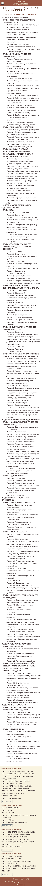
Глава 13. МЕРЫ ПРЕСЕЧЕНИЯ (15, 532)
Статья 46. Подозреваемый (16, 290)
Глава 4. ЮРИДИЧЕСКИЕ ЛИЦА (12, 783)
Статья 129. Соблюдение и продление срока (23, 715)
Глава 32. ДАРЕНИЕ (8, 813)
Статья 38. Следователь (15, 254)
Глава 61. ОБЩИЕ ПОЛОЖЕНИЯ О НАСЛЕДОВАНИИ (18, 832)
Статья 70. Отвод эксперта (16, 403)
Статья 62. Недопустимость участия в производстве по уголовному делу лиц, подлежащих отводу (21, 366)
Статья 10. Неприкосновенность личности (22, 86)
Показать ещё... (7, 801)
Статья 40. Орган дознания (16, 261)
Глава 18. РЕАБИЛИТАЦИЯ (13, 729)
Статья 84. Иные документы (17, 473)
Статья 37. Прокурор (14, 251)
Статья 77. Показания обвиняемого (20, 439)
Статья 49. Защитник (14, 303)
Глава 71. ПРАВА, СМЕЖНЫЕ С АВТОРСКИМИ (17, 861)
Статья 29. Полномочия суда (17, 212)
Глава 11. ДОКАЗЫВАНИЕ (13, 476)
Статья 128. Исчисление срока (18, 712)
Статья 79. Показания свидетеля (19, 444)
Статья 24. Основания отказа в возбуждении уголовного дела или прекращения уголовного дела (19, 161)
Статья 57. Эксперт (13, 344)
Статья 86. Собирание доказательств (20, 481)
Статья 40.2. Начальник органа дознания (22, 269)
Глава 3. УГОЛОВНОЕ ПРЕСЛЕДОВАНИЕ (18, 127)
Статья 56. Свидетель (14, 332)
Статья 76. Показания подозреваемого (21, 437)
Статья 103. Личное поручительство (20, 561)
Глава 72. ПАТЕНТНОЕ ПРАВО (11, 863)
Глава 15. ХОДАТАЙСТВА (13, 646)
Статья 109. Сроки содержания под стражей (23, 588)
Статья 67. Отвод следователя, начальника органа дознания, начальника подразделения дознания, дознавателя (23, 390)
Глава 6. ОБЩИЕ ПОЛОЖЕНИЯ (11, 798)
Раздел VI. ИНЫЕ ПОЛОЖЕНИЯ (14, 705)
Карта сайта (21, 885)
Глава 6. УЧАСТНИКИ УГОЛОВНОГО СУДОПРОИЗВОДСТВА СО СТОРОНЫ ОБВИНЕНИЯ (17, 246)
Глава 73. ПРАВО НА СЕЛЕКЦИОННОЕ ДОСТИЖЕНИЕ (19, 866)
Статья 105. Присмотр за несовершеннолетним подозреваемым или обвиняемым (22, 570)
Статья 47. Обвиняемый (15, 293)
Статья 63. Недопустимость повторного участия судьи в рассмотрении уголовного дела (22, 373)
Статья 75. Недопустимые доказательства (22, 434)
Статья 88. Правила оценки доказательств (22, 485)
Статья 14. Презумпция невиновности (20, 105)
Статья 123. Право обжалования (18, 673)
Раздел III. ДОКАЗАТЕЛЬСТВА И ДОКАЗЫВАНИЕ (21, 420)
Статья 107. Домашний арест (17, 583)
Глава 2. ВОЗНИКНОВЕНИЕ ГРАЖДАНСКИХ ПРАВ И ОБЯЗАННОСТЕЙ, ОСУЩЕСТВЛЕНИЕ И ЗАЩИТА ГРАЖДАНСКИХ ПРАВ (18, 776)
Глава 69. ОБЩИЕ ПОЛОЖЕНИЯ (12, 856)
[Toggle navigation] (38, 3)
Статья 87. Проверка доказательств (20, 483)
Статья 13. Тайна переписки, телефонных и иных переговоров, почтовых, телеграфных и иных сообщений (22, 100)
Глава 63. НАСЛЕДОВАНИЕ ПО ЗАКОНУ (15, 837)
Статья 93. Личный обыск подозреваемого (22, 515)
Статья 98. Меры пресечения (17, 539)
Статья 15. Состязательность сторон (20, 108)
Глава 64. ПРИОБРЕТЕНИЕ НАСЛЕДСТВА (15, 839)
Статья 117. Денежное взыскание (19, 634)
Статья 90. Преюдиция (15, 495)
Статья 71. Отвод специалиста (18, 405)
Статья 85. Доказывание (15, 478)
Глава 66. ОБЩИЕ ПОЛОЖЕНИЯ (12, 847)
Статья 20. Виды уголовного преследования (23, 130)
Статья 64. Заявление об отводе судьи (21, 378)
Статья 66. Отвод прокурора (17, 386)
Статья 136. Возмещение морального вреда (23, 746)
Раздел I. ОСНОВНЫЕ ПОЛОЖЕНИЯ (15, 17)
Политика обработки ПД (21, 879)
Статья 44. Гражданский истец (18, 278)
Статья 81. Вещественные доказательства (22, 451)
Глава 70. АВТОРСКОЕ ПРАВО (11, 859)
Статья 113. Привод (14, 607)
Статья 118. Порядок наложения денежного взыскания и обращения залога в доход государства (23, 639)
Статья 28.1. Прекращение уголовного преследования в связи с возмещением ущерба (21, 200)
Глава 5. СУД (8, 210)
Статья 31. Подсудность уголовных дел (21, 217)
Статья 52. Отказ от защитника (18, 315)
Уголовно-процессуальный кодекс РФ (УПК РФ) (23, 8)
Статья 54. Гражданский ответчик (19, 320)
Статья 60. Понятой (13, 351)
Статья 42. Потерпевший (15, 273)
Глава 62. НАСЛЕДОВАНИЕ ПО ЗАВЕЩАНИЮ (16, 834)
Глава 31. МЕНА (7, 810)
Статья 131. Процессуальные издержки (21, 722)
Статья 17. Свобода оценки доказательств (22, 115)
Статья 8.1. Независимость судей (19, 78)
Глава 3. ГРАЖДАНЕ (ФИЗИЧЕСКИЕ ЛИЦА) (16, 781)
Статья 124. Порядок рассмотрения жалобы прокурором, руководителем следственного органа (23, 678)
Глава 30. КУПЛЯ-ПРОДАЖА (11, 808)
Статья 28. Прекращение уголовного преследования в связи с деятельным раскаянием (20, 193)
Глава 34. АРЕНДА (8, 820)
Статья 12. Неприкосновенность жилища (22, 95)
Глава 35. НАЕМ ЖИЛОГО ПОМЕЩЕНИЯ (14, 822)
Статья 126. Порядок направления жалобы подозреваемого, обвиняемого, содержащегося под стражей (22, 695)
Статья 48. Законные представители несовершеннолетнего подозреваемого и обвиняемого (22, 297)
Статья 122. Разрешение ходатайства (20, 661)
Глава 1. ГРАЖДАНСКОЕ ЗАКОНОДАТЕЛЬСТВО (17, 771)
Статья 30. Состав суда (15, 215)
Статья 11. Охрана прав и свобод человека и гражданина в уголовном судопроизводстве (22, 90)
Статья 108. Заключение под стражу (20, 585)
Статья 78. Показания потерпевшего (20, 442)
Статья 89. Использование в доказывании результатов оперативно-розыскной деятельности (22, 490)
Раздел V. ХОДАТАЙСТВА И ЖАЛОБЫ (16, 644)
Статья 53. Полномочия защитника (19, 317)
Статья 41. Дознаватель (15, 271)
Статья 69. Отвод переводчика (18, 400)
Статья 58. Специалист (15, 347)
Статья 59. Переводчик (15, 349)
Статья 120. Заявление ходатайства (20, 654)
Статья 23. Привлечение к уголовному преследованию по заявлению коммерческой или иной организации (21, 144)
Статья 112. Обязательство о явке (19, 605)
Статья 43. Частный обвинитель (18, 276)
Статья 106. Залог (13, 581)
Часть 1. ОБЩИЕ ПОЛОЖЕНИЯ (15, 10)
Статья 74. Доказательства (16, 432)
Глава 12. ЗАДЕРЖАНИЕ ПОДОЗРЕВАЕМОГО (20, 503)
